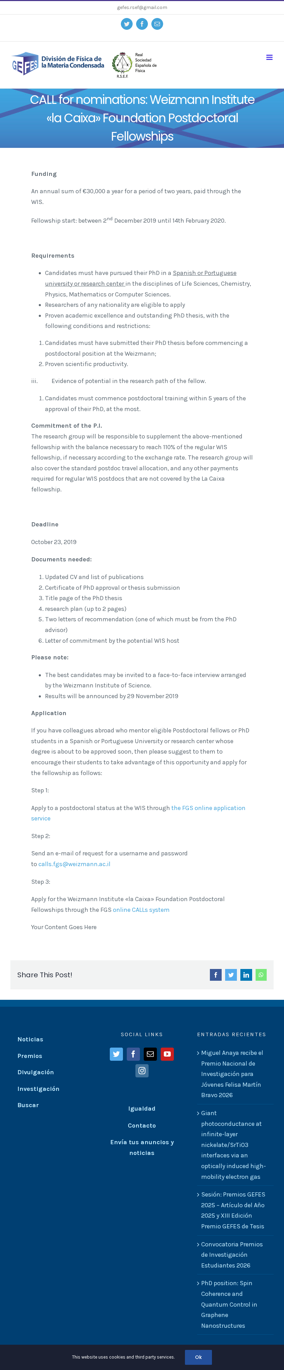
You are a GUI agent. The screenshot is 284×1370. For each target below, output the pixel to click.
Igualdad (142, 1108)
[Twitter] (116, 1054)
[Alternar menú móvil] (270, 57)
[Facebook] (133, 1054)
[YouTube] (167, 1054)
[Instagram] (142, 1070)
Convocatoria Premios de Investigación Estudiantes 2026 (232, 1254)
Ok (198, 1357)
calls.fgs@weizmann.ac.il (74, 864)
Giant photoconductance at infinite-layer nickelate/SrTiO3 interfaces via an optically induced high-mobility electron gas (233, 1145)
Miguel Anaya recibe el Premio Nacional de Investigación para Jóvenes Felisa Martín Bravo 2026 (232, 1074)
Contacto (142, 1125)
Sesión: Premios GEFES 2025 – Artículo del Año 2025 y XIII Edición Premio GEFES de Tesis (233, 1210)
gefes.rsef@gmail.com (142, 7)
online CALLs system (141, 910)
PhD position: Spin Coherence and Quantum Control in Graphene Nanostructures (229, 1304)
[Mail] (150, 1054)
